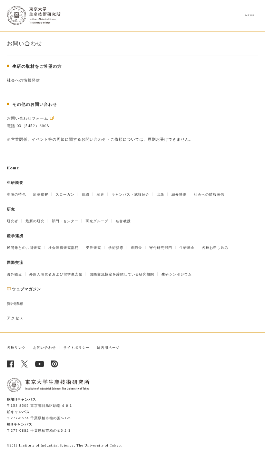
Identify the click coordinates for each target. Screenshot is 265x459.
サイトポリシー (76, 347)
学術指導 (116, 248)
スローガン (65, 194)
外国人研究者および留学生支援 (55, 274)
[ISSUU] (55, 364)
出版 (160, 194)
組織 (85, 194)
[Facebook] (10, 364)
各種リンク (16, 347)
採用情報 (15, 303)
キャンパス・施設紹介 (130, 194)
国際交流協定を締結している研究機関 (122, 274)
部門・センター (65, 221)
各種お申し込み (215, 248)
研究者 (12, 221)
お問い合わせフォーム (27, 118)
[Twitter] (25, 364)
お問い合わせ (44, 347)
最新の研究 (35, 221)
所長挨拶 (40, 194)
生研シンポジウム (176, 274)
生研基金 (187, 248)
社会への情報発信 (23, 80)
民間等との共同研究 (24, 248)
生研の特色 (16, 194)
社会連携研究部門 (63, 248)
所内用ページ (108, 347)
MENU (249, 15)
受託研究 (93, 248)
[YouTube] (40, 364)
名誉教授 (123, 221)
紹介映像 (179, 194)
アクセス (15, 318)
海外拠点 (14, 274)
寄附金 (136, 248)
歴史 (100, 194)
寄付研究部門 (160, 248)
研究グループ (97, 221)
